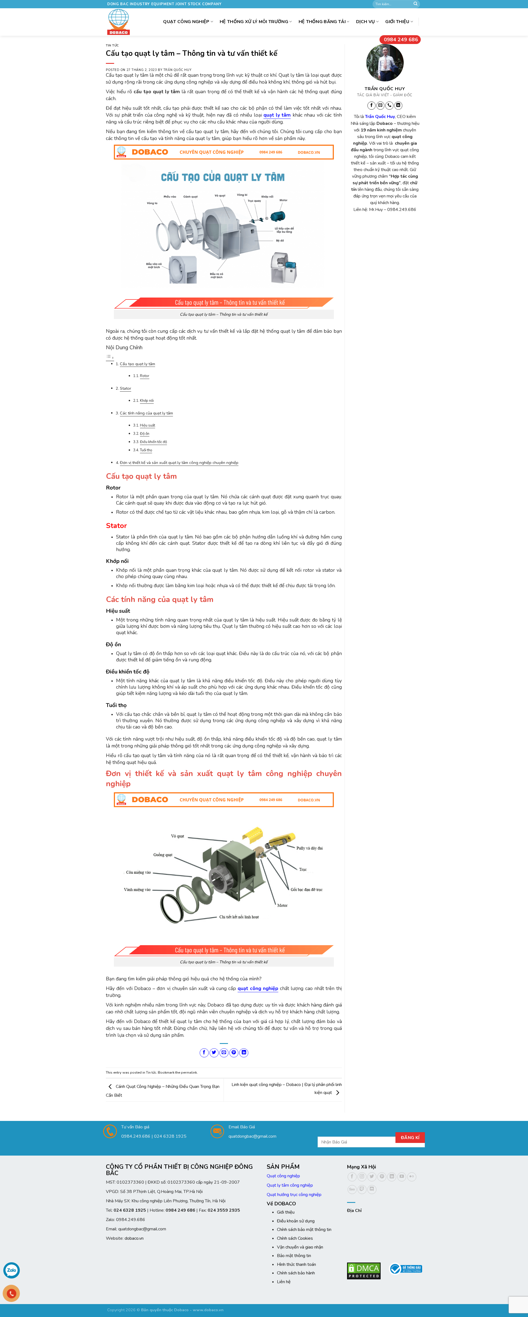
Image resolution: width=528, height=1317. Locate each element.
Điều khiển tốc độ (153, 441)
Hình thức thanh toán (296, 1264)
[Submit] (415, 4)
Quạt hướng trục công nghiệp (294, 1195)
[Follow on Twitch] (362, 1189)
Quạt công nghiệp (283, 1176)
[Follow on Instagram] (362, 1176)
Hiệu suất (147, 425)
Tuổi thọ (146, 450)
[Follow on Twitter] (371, 1176)
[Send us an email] (380, 105)
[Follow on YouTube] (401, 1176)
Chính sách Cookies (295, 1238)
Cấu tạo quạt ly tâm (137, 364)
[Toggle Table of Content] (110, 358)
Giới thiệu (397, 22)
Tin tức (112, 45)
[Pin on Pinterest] (233, 1052)
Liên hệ (284, 1282)
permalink (189, 1072)
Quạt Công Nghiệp (186, 22)
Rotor (144, 375)
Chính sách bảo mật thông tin (304, 1230)
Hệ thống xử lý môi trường (254, 22)
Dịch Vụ (365, 22)
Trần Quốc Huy (177, 70)
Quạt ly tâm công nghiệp (290, 1185)
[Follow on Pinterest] (381, 1176)
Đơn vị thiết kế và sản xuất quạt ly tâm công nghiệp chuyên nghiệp (179, 462)
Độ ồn (144, 433)
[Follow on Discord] (371, 1189)
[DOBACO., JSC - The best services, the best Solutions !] (120, 22)
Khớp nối (147, 400)
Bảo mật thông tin (294, 1256)
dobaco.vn (134, 1238)
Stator (125, 388)
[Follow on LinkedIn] (398, 105)
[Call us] (389, 105)
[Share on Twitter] (214, 1052)
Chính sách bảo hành (296, 1273)
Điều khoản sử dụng (296, 1221)
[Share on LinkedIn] (243, 1052)
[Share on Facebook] (204, 1052)
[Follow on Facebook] (371, 105)
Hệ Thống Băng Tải (322, 22)
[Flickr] (411, 1176)
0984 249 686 (401, 39)
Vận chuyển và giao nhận (300, 1247)
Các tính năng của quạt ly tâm (146, 413)
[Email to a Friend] (224, 1052)
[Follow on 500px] (352, 1189)
